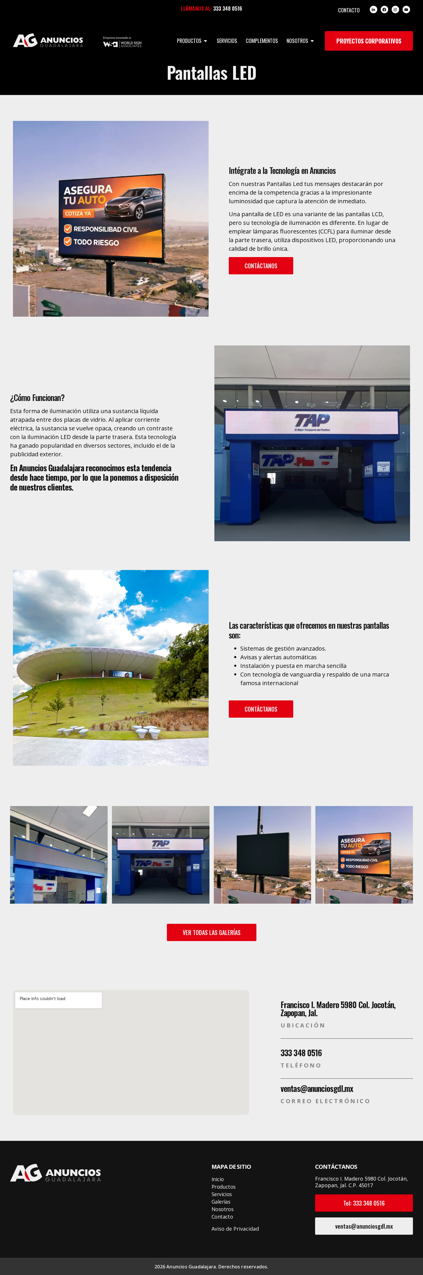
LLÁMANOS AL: (196, 8)
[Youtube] (406, 9)
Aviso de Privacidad (235, 1228)
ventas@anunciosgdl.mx (317, 1088)
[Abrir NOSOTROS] (312, 41)
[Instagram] (395, 9)
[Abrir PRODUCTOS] (205, 41)
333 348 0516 (227, 8)
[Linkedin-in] (373, 9)
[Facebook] (384, 9)
